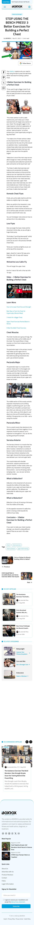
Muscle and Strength (17, 14)
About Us (5, 868)
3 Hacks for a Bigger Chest (14, 317)
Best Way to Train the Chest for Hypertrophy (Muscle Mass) (16, 312)
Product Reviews (7, 875)
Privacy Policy (11, 919)
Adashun (12, 71)
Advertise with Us (8, 871)
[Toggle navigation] (4, 7)
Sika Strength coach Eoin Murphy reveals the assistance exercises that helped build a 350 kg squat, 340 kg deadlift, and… (17, 785)
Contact (4, 878)
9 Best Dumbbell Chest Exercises (16, 328)
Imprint (5, 919)
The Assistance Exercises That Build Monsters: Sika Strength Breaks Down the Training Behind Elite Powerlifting (16, 774)
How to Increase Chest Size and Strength (19, 307)
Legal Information (8, 884)
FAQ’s (4, 881)
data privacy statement (18, 902)
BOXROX (8, 38)
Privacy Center (19, 919)
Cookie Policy (27, 919)
